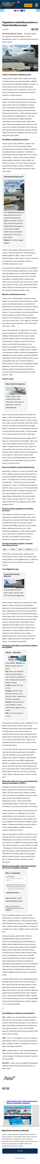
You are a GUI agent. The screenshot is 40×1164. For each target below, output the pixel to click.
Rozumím (20, 1151)
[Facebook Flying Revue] (17, 11)
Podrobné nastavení (20, 1158)
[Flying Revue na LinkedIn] (24, 11)
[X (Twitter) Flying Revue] (22, 11)
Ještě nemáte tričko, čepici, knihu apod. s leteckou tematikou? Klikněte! (22, 1102)
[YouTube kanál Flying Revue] (14, 11)
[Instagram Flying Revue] (20, 11)
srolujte (25, 562)
